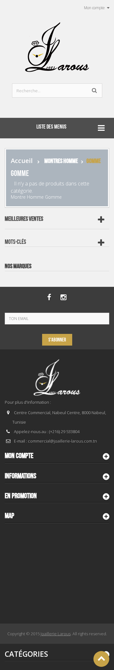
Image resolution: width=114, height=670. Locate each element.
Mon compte (19, 455)
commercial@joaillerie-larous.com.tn (62, 441)
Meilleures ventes (24, 219)
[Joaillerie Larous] (57, 44)
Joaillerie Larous (56, 634)
